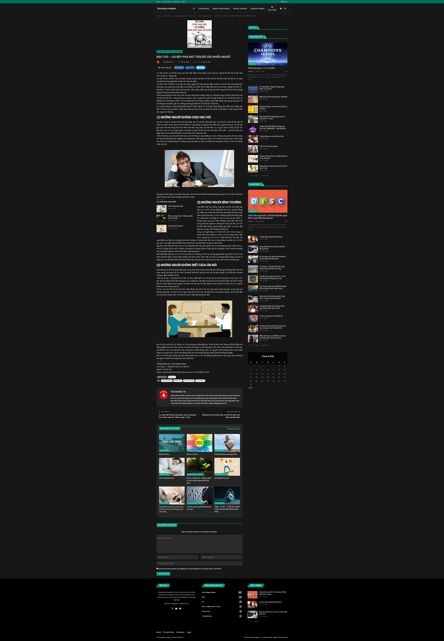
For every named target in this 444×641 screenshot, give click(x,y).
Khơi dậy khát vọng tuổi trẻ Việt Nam (196, 474)
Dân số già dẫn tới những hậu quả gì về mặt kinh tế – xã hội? (272, 117)
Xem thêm (272, 10)
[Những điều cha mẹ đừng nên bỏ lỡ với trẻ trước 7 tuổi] (253, 168)
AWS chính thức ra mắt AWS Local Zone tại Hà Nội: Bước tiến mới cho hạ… (272, 337)
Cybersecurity (203, 8)
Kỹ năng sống (177, 51)
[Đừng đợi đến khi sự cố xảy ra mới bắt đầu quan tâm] (253, 249)
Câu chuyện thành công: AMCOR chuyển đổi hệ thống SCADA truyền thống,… (272, 287)
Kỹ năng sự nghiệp (163, 51)
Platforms (206, 611)
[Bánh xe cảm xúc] (199, 443)
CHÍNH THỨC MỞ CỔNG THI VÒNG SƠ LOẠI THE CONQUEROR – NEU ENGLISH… (273, 127)
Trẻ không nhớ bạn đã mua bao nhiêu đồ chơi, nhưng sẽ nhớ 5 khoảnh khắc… (272, 327)
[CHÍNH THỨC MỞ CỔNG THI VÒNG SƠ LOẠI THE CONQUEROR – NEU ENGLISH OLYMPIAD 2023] (253, 129)
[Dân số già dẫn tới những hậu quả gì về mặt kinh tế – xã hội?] (253, 119)
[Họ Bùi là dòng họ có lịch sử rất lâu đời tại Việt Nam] (253, 109)
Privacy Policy (166, 2)
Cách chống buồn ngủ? (175, 206)
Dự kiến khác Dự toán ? (175, 226)
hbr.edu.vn (172, 377)
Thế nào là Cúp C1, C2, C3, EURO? (261, 68)
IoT (203, 602)
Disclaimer (176, 2)
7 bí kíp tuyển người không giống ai (270, 237)
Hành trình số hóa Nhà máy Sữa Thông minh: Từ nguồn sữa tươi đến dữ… (272, 297)
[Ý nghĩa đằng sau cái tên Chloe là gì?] (253, 139)
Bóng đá (252, 64)
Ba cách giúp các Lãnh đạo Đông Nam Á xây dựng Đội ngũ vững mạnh (272, 258)
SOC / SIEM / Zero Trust (211, 606)
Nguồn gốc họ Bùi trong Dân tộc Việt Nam (273, 97)
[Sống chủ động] (172, 443)
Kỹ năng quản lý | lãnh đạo (196, 503)
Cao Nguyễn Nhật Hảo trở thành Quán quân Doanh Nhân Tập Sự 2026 (272, 307)
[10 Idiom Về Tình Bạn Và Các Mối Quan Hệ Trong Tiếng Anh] (253, 158)
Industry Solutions (240, 8)
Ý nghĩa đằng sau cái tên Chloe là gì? (271, 136)
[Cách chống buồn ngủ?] (161, 208)
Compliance (207, 616)
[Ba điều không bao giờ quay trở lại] (227, 443)
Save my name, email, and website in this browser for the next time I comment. (190, 569)
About (159, 2)
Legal (183, 2)
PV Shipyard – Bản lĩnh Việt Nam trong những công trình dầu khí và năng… (272, 267)
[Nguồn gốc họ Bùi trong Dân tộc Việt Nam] (253, 99)
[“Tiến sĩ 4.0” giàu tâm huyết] (253, 149)
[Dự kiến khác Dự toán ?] (161, 228)
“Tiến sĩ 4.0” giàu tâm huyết (268, 146)
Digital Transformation (221, 8)
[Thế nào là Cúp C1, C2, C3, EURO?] (267, 53)
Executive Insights (257, 8)
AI (194, 8)
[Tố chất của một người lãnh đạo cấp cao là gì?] (199, 495)
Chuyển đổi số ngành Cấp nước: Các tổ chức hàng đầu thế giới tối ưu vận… (272, 277)
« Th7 (250, 388)
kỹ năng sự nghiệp (189, 380)
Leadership (253, 211)
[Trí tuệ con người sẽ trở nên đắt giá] (253, 318)
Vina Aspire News (209, 592)
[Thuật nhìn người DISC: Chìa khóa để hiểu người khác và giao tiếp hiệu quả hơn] (267, 201)
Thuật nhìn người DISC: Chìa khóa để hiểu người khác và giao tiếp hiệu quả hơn (267, 216)
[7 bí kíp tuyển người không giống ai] (253, 239)
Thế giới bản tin (200, 380)
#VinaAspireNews (167, 380)
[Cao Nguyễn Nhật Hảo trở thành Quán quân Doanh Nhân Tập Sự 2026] (253, 308)
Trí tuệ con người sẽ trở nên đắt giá (271, 316)
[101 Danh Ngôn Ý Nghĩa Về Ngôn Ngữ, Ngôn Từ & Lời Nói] (253, 89)
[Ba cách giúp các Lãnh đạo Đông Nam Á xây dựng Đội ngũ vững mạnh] (253, 259)
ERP (203, 597)
